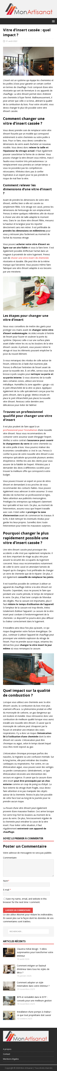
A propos (7, 1049)
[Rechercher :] (29, 931)
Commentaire (10, 857)
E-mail (6, 889)
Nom (5, 880)
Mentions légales (11, 1059)
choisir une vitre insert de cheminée (30, 257)
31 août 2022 (11, 41)
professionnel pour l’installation (20, 430)
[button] (52, 21)
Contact (6, 1054)
